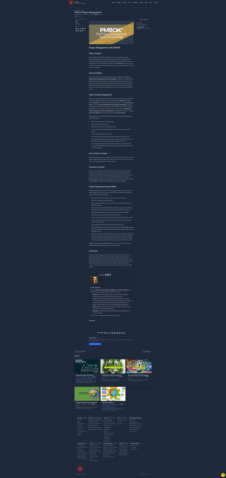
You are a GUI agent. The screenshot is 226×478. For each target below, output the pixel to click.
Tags (76, 22)
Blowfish (148, 474)
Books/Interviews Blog (109, 433)
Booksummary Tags (94, 456)
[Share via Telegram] (83, 28)
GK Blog (105, 431)
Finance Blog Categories (108, 456)
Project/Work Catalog (93, 421)
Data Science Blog (108, 420)
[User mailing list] (108, 275)
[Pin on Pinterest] (85, 28)
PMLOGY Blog (107, 438)
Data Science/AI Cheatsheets (135, 423)
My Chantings (107, 429)
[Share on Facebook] (76, 31)
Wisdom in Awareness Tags (95, 447)
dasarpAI (80, 2)
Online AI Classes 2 (123, 447)
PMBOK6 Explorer (81, 445)
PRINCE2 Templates (81, 456)
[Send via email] (78, 31)
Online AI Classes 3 (123, 449)
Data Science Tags (94, 445)
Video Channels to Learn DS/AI (135, 425)
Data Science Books (133, 421)
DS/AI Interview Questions (134, 427)
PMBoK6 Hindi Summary (82, 453)
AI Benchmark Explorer (122, 420)
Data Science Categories (108, 445)
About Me (79, 420)
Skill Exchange (120, 423)
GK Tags (91, 458)
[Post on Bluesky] (81, 31)
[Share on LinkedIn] (76, 28)
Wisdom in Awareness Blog (109, 423)
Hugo (145, 474)
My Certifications (80, 423)
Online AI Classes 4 (123, 451)
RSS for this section (123, 339)
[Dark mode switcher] (156, 2)
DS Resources (132, 420)
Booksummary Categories (108, 453)
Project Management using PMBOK (143, 28)
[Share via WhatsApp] (81, 28)
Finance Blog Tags (94, 460)
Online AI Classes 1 (123, 445)
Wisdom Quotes (107, 425)
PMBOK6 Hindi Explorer (82, 447)
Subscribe (79, 435)
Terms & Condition (134, 445)
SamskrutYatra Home (81, 431)
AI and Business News (108, 435)
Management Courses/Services (95, 429)
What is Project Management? (142, 24)
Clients (78, 421)
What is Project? (140, 22)
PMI (128, 79)
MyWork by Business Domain (94, 423)
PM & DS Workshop (123, 454)
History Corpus (132, 431)
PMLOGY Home (80, 427)
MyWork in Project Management (95, 427)
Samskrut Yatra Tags (94, 449)
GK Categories (106, 454)
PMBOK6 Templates (81, 454)
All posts (77, 20)
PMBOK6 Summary (81, 451)
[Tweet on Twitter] (78, 28)
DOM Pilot (119, 421)
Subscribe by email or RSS (95, 343)
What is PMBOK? (140, 23)
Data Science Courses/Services (94, 420)
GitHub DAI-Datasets (133, 429)
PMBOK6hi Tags (93, 454)
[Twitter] (110, 275)
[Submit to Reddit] (83, 31)
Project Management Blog (79, 10)
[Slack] (105, 275)
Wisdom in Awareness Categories (110, 447)
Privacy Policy (133, 447)
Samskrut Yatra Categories (109, 449)
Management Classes (123, 453)
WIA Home (79, 429)
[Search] (154, 2)
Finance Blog (106, 437)
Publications (79, 433)
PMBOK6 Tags (93, 453)
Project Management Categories (110, 451)
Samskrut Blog (107, 427)
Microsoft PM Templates (82, 458)
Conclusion (139, 29)
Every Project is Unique (141, 25)
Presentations (107, 440)
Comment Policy (133, 449)
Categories (77, 23)
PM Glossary (80, 449)
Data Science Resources (109, 421)
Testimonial (79, 425)
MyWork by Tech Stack (93, 425)
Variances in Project (140, 27)
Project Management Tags (95, 451)
